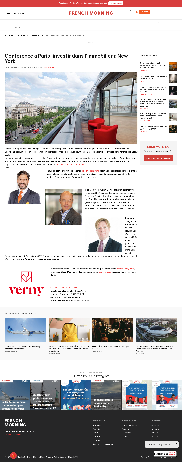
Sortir (143, 81)
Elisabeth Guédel (11, 351)
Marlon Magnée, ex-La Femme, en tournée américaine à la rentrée (153, 89)
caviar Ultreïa (105, 272)
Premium (144, 12)
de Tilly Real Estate (90, 171)
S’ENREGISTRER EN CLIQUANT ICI (65, 287)
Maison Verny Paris (125, 269)
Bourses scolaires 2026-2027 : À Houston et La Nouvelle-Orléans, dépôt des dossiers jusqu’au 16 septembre (69, 348)
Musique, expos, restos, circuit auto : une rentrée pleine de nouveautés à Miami (153, 115)
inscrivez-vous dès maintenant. (70, 164)
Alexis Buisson (97, 351)
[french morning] (91, 13)
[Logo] (47, 422)
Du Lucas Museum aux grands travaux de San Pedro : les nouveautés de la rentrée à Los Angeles (153, 102)
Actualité (145, 109)
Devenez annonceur (13, 434)
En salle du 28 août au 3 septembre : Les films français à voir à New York (153, 65)
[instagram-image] (15, 395)
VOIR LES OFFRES (116, 3)
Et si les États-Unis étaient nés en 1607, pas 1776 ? (153, 127)
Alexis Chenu (140, 353)
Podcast (144, 132)
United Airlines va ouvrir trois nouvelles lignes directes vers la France (24, 347)
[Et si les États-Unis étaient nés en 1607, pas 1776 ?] (112, 330)
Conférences (10, 35)
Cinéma (143, 70)
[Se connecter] (137, 12)
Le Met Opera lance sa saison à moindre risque (153, 77)
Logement (22, 35)
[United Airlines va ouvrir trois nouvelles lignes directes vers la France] (25, 330)
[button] (131, 11)
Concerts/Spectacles (151, 94)
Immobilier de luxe (36, 35)
